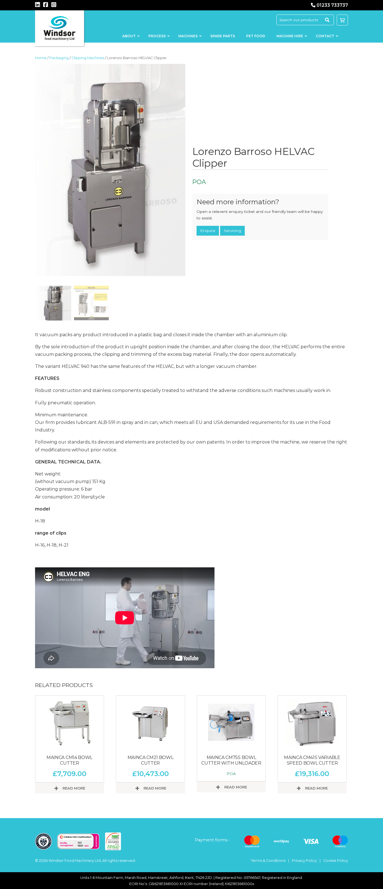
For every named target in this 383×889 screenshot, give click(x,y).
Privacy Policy (304, 860)
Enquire (207, 230)
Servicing (232, 230)
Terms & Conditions (268, 860)
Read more (73, 788)
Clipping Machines (87, 58)
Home (41, 58)
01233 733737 (332, 5)
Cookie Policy (335, 860)
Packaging (59, 58)
